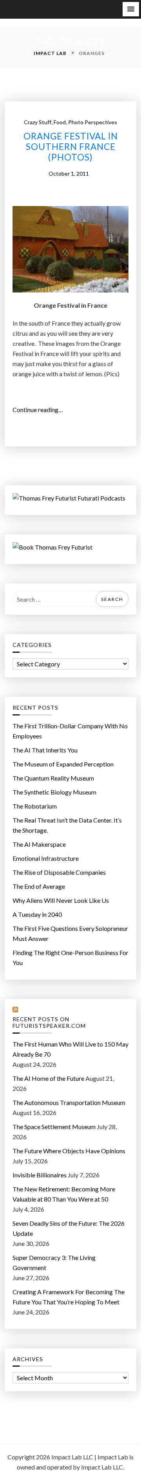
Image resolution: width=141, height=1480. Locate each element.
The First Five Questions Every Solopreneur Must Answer (70, 933)
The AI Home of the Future (48, 1078)
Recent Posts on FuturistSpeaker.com (49, 1022)
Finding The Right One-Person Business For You (70, 957)
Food (60, 122)
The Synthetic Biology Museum (54, 792)
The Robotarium (35, 806)
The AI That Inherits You (45, 750)
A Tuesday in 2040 (37, 914)
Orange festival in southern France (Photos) (71, 146)
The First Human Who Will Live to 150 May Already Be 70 (70, 1049)
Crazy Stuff (37, 122)
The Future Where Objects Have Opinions (69, 1150)
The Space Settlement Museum (54, 1126)
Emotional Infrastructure (46, 858)
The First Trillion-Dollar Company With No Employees (70, 731)
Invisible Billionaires (40, 1175)
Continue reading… (40, 410)
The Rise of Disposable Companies (59, 872)
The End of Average (39, 886)
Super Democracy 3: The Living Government (54, 1262)
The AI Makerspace (39, 844)
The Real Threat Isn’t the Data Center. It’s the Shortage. (67, 825)
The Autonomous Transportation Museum (69, 1102)
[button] (131, 9)
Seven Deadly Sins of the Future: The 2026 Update (69, 1228)
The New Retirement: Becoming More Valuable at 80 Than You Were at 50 (64, 1194)
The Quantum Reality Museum (53, 778)
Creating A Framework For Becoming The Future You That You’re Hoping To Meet (69, 1297)
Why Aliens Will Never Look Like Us (61, 900)
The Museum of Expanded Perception (63, 764)
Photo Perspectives (92, 122)
